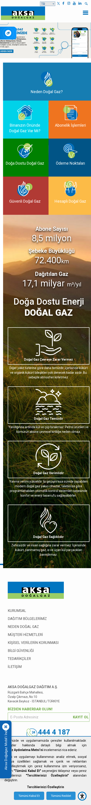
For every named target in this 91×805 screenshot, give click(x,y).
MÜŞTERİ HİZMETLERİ (25, 635)
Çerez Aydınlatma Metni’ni (23, 750)
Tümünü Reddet (61, 795)
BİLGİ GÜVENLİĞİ (21, 651)
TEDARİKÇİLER (19, 659)
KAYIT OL (81, 717)
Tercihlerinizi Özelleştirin (45, 787)
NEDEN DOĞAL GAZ (23, 627)
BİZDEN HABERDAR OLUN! (30, 709)
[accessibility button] (82, 796)
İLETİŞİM (15, 667)
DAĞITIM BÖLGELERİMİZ (27, 619)
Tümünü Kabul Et (29, 795)
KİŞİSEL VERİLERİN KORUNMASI (33, 643)
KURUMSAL (17, 611)
